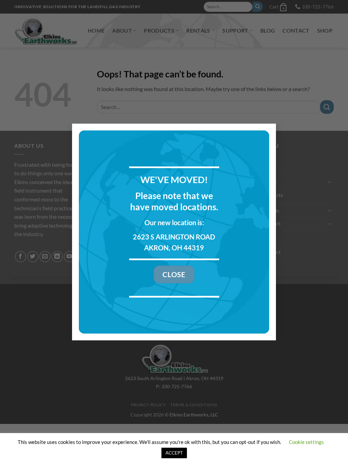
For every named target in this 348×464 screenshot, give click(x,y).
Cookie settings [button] (306, 442)
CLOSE (173, 274)
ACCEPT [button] (174, 453)
